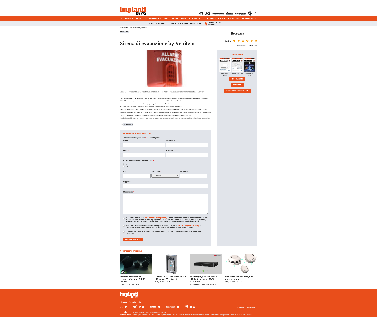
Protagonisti (216, 18)
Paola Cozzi (253, 45)
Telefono (184, 171)
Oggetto (126, 182)
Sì (126, 164)
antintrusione (128, 124)
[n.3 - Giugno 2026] (225, 65)
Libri (199, 23)
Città (126, 171)
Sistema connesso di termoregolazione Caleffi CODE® (132, 279)
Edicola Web (237, 79)
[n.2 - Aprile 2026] (237, 65)
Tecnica (184, 18)
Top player (183, 23)
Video (151, 23)
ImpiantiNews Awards (214, 23)
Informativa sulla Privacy (188, 225)
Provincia (156, 171)
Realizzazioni (155, 18)
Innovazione (233, 18)
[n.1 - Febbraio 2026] (249, 65)
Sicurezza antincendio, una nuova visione (239, 277)
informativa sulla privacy (156, 218)
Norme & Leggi (199, 18)
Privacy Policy (240, 307)
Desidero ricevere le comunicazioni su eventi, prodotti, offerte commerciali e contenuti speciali (165, 232)
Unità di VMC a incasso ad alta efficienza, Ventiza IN (170, 277)
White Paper (162, 23)
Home (122, 27)
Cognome (171, 140)
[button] (255, 13)
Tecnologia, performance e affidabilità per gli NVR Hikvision (203, 279)
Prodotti (140, 18)
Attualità (126, 18)
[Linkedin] (143, 307)
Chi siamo (124, 302)
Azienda (169, 151)
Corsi (192, 23)
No (127, 166)
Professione (247, 18)
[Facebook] (126, 307)
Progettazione (171, 18)
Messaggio (128, 192)
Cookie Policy (251, 307)
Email (126, 151)
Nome (126, 140)
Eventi (173, 23)
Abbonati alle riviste (135, 302)
